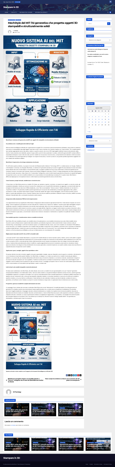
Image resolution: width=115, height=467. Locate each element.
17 (89, 122)
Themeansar (27, 464)
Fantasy (16, 30)
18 (92, 122)
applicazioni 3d (90, 442)
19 (95, 122)
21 (102, 122)
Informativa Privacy (41, 12)
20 (98, 122)
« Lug (89, 131)
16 (108, 119)
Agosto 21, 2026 (11, 448)
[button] (107, 12)
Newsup (22, 464)
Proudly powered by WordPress (10, 464)
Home (6, 12)
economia (97, 442)
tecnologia (8, 408)
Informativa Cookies (26, 12)
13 (98, 119)
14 (102, 119)
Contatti (14, 12)
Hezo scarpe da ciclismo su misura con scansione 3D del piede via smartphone (62, 379)
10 (89, 119)
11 (92, 119)
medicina (102, 442)
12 (95, 119)
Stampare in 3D (11, 7)
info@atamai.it (91, 150)
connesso (13, 425)
